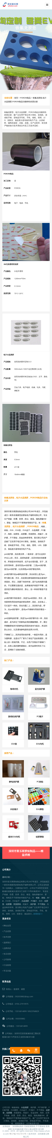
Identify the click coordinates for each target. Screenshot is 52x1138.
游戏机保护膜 (14, 716)
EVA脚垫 (40, 809)
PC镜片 (40, 716)
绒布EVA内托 (14, 836)
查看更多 (37, 913)
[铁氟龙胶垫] (26, 423)
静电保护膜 (14, 781)
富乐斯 (41, 1129)
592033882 (20, 1018)
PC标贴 (40, 781)
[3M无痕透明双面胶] (26, 242)
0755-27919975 (21, 1004)
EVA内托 (40, 743)
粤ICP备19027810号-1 (18, 1133)
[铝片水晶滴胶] (26, 332)
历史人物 (28, 1129)
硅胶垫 (35, 1129)
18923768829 (33, 1011)
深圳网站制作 (18, 1126)
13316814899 (21, 1011)
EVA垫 (14, 743)
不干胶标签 (40, 1126)
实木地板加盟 (18, 1129)
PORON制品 (25, 98)
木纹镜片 (14, 809)
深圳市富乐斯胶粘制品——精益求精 (26, 853)
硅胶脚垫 (40, 836)
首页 (16, 98)
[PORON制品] (26, 151)
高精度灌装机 (29, 1126)
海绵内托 (14, 689)
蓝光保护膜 (40, 689)
